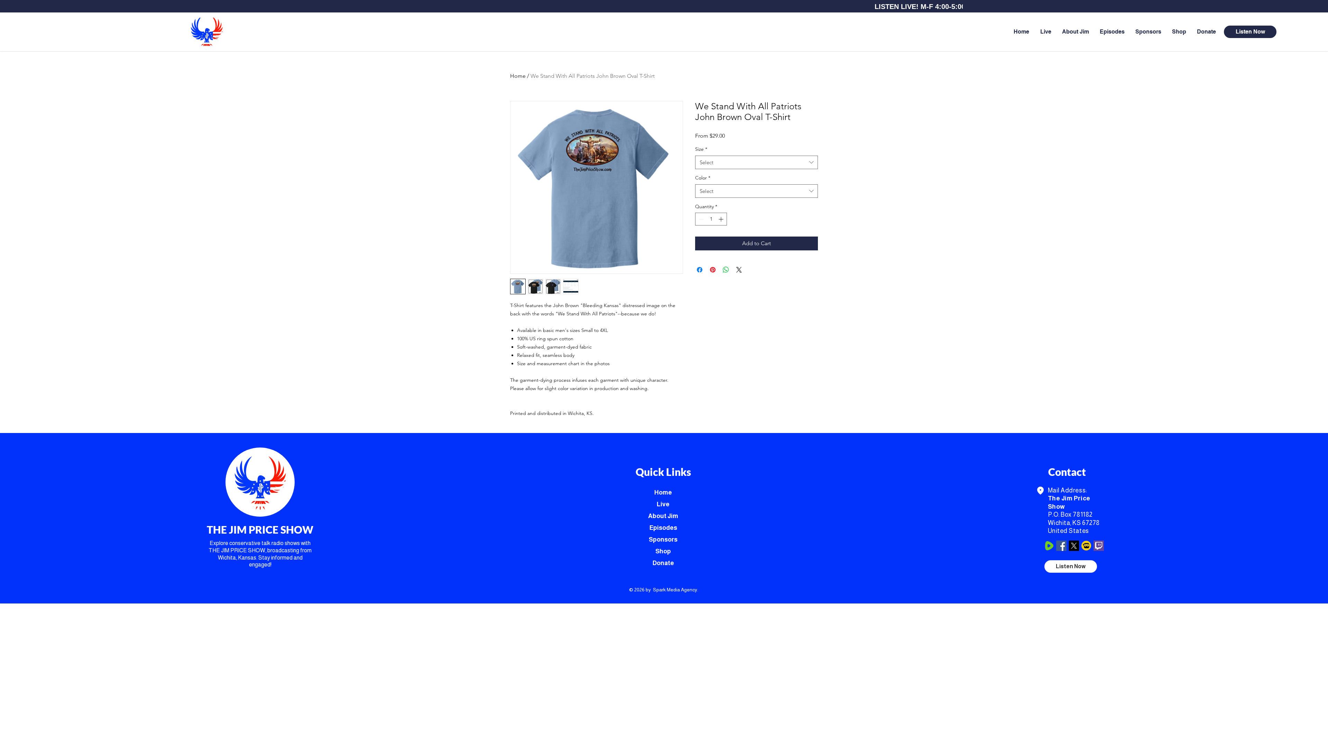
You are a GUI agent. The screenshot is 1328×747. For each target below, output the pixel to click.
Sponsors (663, 539)
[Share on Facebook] (699, 270)
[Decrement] (700, 219)
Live (663, 504)
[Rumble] (1049, 546)
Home (518, 76)
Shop (663, 551)
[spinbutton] (711, 219)
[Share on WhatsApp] (726, 270)
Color (702, 178)
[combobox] (756, 162)
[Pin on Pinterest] (713, 270)
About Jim (663, 516)
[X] (1074, 546)
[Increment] (721, 219)
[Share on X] (739, 270)
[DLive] (1086, 546)
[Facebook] (1061, 546)
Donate (663, 563)
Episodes (663, 527)
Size (701, 149)
